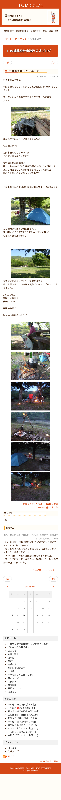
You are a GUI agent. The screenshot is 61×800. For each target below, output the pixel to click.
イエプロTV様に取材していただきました (28, 643)
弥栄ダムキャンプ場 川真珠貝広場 (40, 504)
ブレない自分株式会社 (19, 647)
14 (12, 615)
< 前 (7, 62)
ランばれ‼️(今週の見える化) (22, 707)
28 (12, 629)
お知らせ (12, 650)
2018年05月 (30, 586)
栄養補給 (12, 684)
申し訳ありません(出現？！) (22, 731)
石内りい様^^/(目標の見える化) (23, 711)
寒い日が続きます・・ (19, 667)
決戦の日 (12, 691)
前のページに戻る (49, 761)
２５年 (11, 671)
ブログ (23, 38)
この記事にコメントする (45, 570)
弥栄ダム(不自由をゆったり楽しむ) (25, 718)
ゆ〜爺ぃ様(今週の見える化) (22, 704)
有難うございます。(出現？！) (23, 735)
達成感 (11, 657)
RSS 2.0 (10, 756)
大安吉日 (12, 681)
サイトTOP (11, 38)
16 (24, 615)
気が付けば (13, 678)
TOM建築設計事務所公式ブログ (28, 51)
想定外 (11, 660)
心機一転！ (13, 654)
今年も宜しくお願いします (21, 674)
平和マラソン (14, 688)
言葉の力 (12, 664)
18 (37, 615)
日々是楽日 (13, 748)
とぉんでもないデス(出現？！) (23, 728)
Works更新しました (48, 507)
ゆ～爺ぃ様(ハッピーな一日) (22, 721)
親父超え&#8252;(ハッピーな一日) (25, 725)
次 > (53, 62)
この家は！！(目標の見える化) (23, 714)
